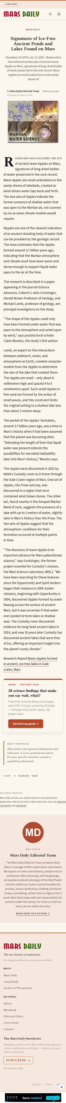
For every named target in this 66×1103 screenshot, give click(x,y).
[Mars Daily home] (21, 14)
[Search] (50, 14)
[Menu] (58, 14)
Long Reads (11, 982)
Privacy (36, 1084)
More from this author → (33, 913)
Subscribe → (18, 1060)
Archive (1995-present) (18, 988)
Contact (9, 1029)
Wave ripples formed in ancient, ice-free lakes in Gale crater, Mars (30, 664)
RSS (21, 1068)
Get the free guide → (26, 723)
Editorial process (51, 91)
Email (35, 775)
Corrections (11, 1023)
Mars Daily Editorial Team (24, 91)
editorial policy (41, 906)
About (8, 1003)
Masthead (10, 1010)
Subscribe (11, 4)
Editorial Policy (14, 1016)
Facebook (23, 775)
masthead (21, 805)
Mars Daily (10, 975)
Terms (48, 1084)
